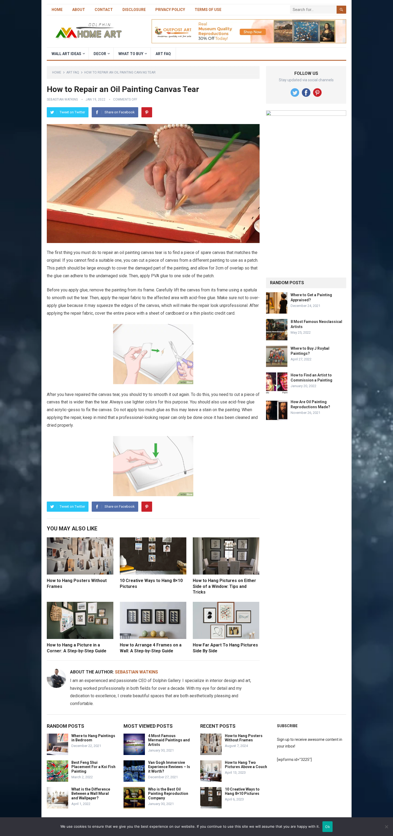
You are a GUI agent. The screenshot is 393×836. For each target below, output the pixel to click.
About (78, 9)
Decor (100, 54)
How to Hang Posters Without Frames (244, 738)
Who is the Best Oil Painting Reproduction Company (168, 793)
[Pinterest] (146, 112)
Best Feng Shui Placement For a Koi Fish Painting (93, 767)
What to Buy (130, 54)
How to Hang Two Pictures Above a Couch (246, 764)
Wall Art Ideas (66, 54)
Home (57, 9)
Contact (104, 9)
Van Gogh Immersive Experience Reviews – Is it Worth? (169, 767)
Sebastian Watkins (62, 99)
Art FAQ (163, 54)
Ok (327, 827)
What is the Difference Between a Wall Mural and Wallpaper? (90, 793)
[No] (386, 826)
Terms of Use (208, 9)
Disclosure (134, 9)
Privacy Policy (170, 9)
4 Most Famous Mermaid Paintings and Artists (169, 740)
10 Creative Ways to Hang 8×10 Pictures (242, 791)
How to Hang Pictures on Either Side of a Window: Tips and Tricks (224, 586)
